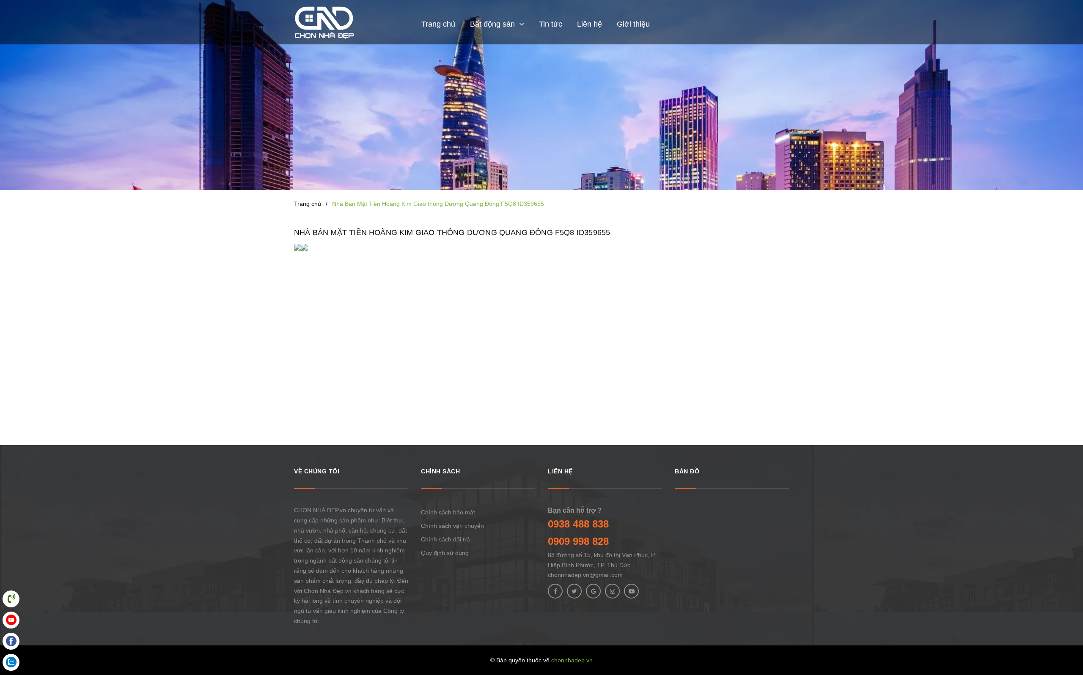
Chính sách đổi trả (445, 539)
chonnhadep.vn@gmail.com (585, 574)
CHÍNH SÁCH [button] (440, 471)
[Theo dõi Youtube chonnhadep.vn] (631, 591)
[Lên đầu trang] (1066, 630)
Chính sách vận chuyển (452, 525)
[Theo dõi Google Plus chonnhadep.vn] (593, 591)
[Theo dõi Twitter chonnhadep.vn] (574, 591)
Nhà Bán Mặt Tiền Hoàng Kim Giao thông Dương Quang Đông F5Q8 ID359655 (452, 232)
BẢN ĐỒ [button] (687, 471)
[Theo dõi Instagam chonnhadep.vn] (612, 591)
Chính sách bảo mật (448, 512)
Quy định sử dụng (445, 552)
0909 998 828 (578, 541)
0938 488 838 (578, 524)
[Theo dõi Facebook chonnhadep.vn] (555, 591)
